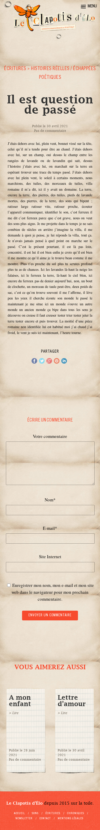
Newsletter (24, 818)
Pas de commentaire (50, 131)
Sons (35, 813)
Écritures (15, 69)
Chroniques (75, 813)
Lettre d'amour (72, 700)
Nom (50, 500)
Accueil (19, 813)
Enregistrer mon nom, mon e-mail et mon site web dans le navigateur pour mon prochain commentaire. (53, 592)
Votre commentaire (50, 436)
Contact (45, 818)
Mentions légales (70, 818)
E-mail (50, 528)
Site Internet (50, 556)
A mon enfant (20, 700)
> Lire (13, 713)
